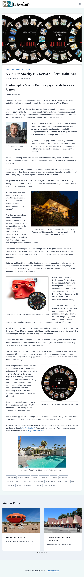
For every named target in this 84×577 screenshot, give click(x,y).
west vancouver (49, 485)
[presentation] (21, 520)
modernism (63, 477)
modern (54, 477)
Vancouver (26, 69)
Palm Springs (15, 69)
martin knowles (23, 477)
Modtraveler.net (13, 78)
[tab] (37, 552)
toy (72, 481)
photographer (39, 481)
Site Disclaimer (53, 571)
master (34, 477)
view (19, 485)
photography (50, 481)
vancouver (11, 485)
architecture (11, 477)
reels (60, 481)
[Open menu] (80, 4)
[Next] (78, 529)
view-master (28, 485)
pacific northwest (13, 481)
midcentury (44, 477)
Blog (7, 69)
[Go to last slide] (5, 529)
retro (67, 481)
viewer (38, 485)
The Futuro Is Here (15, 537)
